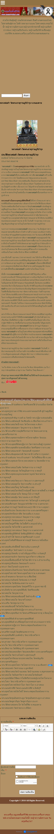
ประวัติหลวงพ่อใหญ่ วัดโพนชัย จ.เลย (18, 487)
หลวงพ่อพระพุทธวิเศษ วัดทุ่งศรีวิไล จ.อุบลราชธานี (24, 586)
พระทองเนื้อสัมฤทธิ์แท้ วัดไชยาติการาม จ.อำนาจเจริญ (26, 560)
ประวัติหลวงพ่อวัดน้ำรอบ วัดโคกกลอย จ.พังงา (22, 424)
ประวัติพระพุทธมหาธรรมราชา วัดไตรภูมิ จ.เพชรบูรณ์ (25, 500)
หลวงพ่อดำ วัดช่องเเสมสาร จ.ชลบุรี (17, 520)
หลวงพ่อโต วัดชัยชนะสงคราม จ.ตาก (18, 583)
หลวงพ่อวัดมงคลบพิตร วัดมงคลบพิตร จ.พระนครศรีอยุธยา (27, 652)
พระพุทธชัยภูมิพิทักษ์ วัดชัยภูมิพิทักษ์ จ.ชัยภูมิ (22, 534)
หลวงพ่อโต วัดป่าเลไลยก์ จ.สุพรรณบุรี (18, 655)
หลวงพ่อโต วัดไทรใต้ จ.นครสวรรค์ (17, 527)
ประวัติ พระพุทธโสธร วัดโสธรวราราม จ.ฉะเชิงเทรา (24, 665)
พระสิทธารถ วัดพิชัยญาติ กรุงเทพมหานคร (20, 648)
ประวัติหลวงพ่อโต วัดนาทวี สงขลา (17, 600)
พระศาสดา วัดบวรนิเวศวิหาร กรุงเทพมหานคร (22, 642)
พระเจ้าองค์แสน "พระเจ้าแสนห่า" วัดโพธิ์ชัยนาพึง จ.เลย (26, 457)
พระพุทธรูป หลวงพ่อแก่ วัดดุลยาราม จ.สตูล (21, 517)
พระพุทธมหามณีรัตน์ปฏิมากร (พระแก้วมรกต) (22, 610)
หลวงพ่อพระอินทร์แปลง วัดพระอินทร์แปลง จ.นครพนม (26, 570)
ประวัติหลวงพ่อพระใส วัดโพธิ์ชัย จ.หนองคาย (21, 705)
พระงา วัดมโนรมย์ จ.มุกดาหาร (15, 567)
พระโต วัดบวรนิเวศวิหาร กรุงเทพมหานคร (20, 645)
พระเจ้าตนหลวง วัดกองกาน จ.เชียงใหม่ (19, 577)
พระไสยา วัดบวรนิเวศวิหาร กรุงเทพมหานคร (21, 681)
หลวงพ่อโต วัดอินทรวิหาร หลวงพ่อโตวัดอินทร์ (22, 675)
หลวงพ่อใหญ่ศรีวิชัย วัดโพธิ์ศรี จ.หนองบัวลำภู (22, 524)
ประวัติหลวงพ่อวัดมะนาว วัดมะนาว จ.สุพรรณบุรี (23, 481)
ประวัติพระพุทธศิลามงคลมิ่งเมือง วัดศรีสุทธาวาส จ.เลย (26, 448)
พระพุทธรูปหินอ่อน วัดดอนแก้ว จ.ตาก (18, 563)
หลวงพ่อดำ (33, 192)
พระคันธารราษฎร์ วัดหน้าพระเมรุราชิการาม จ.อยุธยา (25, 507)
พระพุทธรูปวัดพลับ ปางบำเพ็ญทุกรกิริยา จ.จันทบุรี (24, 553)
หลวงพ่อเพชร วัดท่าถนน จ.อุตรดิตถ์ (17, 668)
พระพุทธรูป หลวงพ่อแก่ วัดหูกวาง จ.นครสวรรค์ (22, 530)
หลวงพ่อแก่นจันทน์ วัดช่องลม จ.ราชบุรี (19, 580)
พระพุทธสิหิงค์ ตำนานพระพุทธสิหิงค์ (18, 619)
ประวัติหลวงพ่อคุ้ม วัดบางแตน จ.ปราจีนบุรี (20, 497)
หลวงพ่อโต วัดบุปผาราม (12, 593)
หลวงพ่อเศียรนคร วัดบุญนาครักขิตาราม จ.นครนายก (25, 504)
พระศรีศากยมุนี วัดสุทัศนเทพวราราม (18, 632)
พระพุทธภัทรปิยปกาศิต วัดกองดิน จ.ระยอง (20, 514)
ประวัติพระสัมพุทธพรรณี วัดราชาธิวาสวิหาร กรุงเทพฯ (25, 454)
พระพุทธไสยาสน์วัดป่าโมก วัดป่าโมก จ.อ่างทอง (23, 685)
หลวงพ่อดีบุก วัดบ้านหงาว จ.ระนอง (17, 550)
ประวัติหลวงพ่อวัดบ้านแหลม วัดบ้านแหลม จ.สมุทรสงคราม (28, 672)
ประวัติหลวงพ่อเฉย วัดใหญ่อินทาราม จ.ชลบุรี (22, 471)
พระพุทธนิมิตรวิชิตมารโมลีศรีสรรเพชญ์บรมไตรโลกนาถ (27, 678)
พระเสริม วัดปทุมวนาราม (13, 603)
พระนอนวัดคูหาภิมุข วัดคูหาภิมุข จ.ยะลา (20, 701)
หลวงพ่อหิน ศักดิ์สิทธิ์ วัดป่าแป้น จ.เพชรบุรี (20, 547)
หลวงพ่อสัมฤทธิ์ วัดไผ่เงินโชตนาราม (18, 606)
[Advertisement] (27, 43)
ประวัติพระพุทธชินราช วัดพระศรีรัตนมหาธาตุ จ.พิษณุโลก (27, 613)
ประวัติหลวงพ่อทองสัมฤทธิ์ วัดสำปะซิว (18, 596)
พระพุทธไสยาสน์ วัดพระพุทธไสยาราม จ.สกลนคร (23, 573)
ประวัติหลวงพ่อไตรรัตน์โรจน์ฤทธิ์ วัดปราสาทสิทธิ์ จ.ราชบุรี (28, 491)
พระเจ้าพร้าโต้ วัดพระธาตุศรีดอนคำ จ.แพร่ (21, 537)
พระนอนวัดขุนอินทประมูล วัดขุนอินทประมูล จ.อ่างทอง (26, 698)
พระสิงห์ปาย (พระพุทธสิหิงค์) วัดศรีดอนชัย (20, 590)
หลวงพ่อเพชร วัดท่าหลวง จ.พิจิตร (16, 708)
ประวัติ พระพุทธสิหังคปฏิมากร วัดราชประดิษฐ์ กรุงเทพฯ (26, 444)
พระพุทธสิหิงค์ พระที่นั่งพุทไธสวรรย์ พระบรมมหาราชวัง (26, 622)
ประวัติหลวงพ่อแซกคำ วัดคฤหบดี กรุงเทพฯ (21, 451)
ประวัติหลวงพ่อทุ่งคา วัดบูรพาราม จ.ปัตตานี (21, 428)
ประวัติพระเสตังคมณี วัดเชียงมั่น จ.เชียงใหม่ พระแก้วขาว (27, 421)
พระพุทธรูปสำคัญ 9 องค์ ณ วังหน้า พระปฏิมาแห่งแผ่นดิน (27, 418)
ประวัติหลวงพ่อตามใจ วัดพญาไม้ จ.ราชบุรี (20, 494)
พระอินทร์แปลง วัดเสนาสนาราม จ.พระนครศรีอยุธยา (25, 510)
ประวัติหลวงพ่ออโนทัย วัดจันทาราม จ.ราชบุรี (22, 467)
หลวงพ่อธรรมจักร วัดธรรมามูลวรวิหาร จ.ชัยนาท (23, 557)
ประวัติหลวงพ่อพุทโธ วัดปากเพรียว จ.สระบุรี (21, 484)
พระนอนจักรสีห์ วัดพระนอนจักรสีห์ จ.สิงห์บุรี (21, 688)
